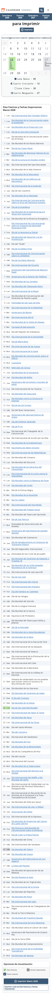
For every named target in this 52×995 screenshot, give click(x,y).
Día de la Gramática (21, 207)
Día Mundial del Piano (22, 896)
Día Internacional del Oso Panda (26, 504)
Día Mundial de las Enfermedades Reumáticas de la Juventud (27, 566)
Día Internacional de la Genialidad (27, 336)
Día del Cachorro (19, 732)
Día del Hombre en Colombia (25, 591)
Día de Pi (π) (17, 426)
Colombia (25, 10)
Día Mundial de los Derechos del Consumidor (27, 468)
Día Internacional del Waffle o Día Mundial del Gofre (27, 778)
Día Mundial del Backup (23, 955)
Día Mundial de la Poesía (23, 703)
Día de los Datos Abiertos (23, 260)
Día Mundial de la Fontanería (25, 372)
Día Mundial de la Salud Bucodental (28, 632)
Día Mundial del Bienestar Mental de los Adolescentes (30, 154)
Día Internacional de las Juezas (26, 346)
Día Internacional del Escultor (25, 265)
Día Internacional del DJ (22, 317)
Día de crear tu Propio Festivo (25, 834)
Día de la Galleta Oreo (22, 248)
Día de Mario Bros (20, 341)
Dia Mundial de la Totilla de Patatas (28, 322)
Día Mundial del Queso (22, 854)
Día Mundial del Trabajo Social (26, 509)
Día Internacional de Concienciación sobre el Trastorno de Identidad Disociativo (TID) (28, 225)
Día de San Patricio (20, 519)
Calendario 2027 (33, 16)
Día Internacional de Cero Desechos (28, 922)
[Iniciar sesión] (48, 10)
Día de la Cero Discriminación (25, 132)
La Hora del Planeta (21, 865)
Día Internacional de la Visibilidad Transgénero (27, 949)
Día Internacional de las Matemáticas (29, 452)
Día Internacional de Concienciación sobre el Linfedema (28, 254)
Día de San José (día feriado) (25, 707)
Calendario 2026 (7, 16)
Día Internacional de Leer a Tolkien (28, 807)
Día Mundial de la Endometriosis (27, 443)
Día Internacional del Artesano (26, 586)
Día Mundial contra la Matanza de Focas (30, 480)
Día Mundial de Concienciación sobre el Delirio (30, 357)
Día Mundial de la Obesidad (25, 195)
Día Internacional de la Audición (26, 186)
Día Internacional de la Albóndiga (27, 307)
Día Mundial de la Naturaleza (25, 174)
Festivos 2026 (20, 16)
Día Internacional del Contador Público (29, 115)
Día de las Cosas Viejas (22, 148)
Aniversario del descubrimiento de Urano (28, 416)
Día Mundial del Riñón (22, 377)
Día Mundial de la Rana (22, 637)
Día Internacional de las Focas (25, 722)
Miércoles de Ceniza (21, 367)
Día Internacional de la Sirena (25, 887)
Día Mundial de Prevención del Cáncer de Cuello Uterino (29, 822)
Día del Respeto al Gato (22, 877)
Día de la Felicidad (20, 627)
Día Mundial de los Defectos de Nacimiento (26, 180)
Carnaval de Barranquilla (23, 327)
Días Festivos (12, 970)
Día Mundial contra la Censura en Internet (27, 399)
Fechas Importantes (37, 970)
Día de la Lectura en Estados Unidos (28, 159)
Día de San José (19, 577)
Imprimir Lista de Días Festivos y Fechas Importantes (21, 988)
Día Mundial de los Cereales (25, 281)
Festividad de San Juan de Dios (26, 302)
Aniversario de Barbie (22, 312)
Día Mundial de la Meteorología (26, 746)
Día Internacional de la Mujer (25, 291)
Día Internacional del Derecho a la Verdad (27, 771)
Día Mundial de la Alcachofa (25, 495)
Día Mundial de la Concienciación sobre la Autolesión (30, 121)
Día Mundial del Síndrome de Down (28, 693)
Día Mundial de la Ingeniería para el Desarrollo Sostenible (28, 213)
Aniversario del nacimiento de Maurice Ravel (30, 271)
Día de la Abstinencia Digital (25, 232)
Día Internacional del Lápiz (24, 901)
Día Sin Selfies (18, 500)
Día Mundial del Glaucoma (24, 393)
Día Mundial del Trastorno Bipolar (27, 918)
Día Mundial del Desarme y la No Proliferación (27, 238)
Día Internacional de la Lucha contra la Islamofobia (29, 474)
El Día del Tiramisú (20, 698)
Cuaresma (16, 363)
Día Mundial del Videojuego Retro (27, 286)
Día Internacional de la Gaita (25, 351)
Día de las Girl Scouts (21, 405)
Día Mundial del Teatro (22, 849)
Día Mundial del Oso (21, 741)
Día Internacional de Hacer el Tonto (28, 712)
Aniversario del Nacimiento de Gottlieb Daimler (30, 531)
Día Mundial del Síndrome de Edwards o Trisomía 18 (30, 559)
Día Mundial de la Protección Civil (27, 127)
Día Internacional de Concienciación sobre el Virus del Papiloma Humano (28, 201)
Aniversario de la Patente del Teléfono (29, 276)
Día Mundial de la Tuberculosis (26, 766)
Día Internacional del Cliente (25, 581)
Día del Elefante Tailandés (24, 421)
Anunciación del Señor (22, 811)
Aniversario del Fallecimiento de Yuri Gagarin (29, 860)
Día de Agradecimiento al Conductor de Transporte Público (30, 543)
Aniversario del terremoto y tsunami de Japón (30, 383)
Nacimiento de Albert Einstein (25, 447)
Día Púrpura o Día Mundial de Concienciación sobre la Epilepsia (27, 829)
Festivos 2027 (46, 16)
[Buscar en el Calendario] (41, 10)
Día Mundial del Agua (22, 717)
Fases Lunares (12, 974)
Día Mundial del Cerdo (22, 485)
